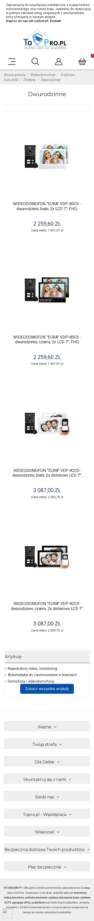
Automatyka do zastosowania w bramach (42, 675)
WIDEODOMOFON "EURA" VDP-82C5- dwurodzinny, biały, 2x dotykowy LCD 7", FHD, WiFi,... (47, 475)
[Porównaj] (85, 133)
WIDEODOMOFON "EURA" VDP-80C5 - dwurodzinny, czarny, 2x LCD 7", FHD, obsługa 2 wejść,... (47, 342)
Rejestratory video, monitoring (32, 668)
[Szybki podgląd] (85, 142)
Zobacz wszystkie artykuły (47, 689)
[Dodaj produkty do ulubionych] (85, 124)
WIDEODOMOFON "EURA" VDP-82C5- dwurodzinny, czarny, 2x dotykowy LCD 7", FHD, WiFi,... (47, 608)
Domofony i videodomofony (31, 681)
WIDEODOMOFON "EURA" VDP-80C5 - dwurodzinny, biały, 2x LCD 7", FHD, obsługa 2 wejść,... (47, 208)
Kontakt (55, 21)
